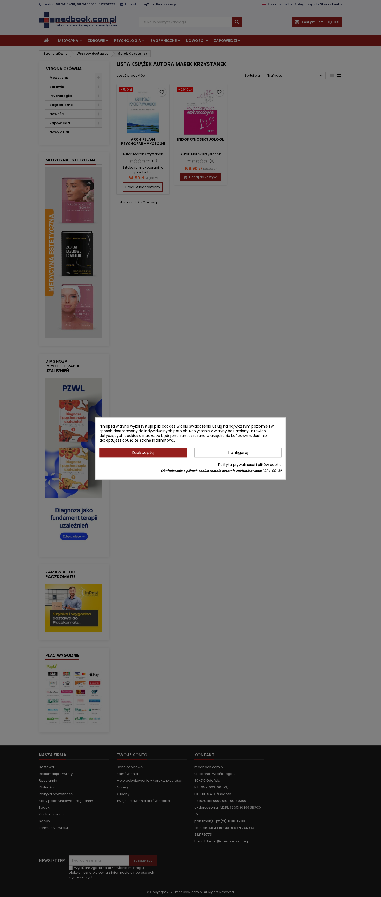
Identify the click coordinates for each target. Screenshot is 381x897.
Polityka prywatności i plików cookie (250, 464)
